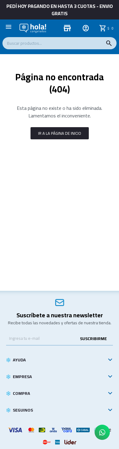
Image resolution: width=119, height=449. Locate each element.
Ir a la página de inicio (59, 133)
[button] (109, 43)
